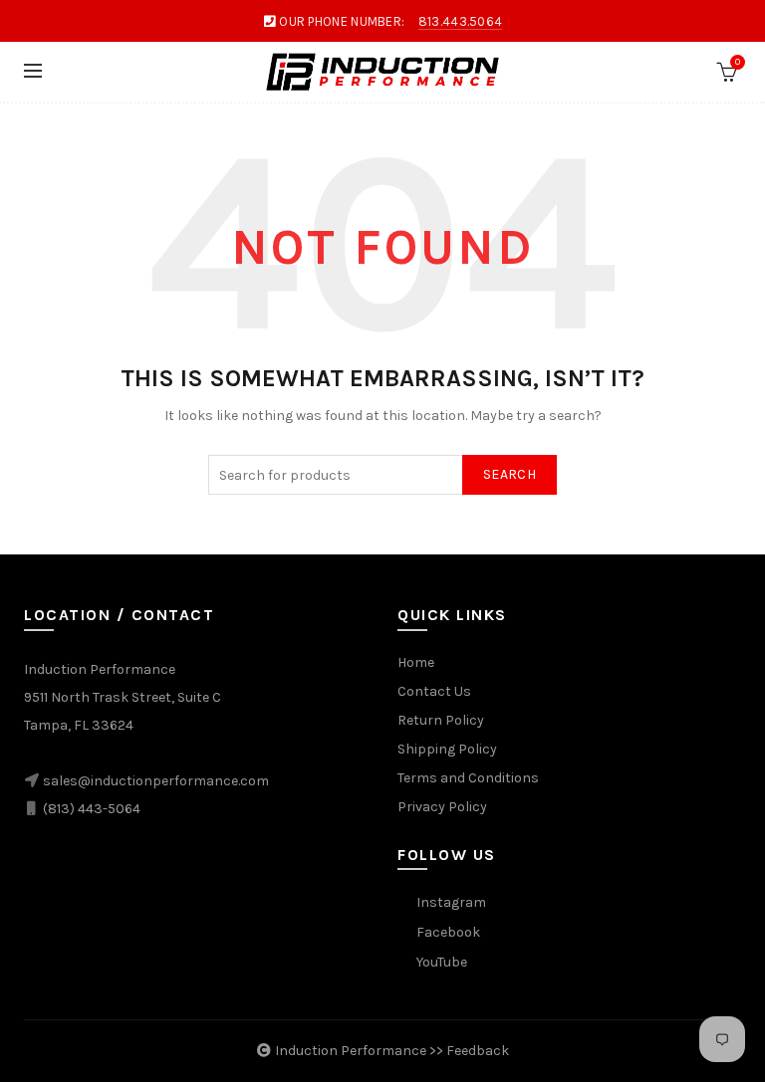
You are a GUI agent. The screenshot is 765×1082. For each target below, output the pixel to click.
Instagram (451, 902)
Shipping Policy (447, 749)
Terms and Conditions (468, 777)
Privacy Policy (442, 806)
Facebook (448, 932)
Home (415, 662)
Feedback (477, 1050)
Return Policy (440, 720)
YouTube (441, 962)
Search (509, 474)
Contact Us (434, 691)
